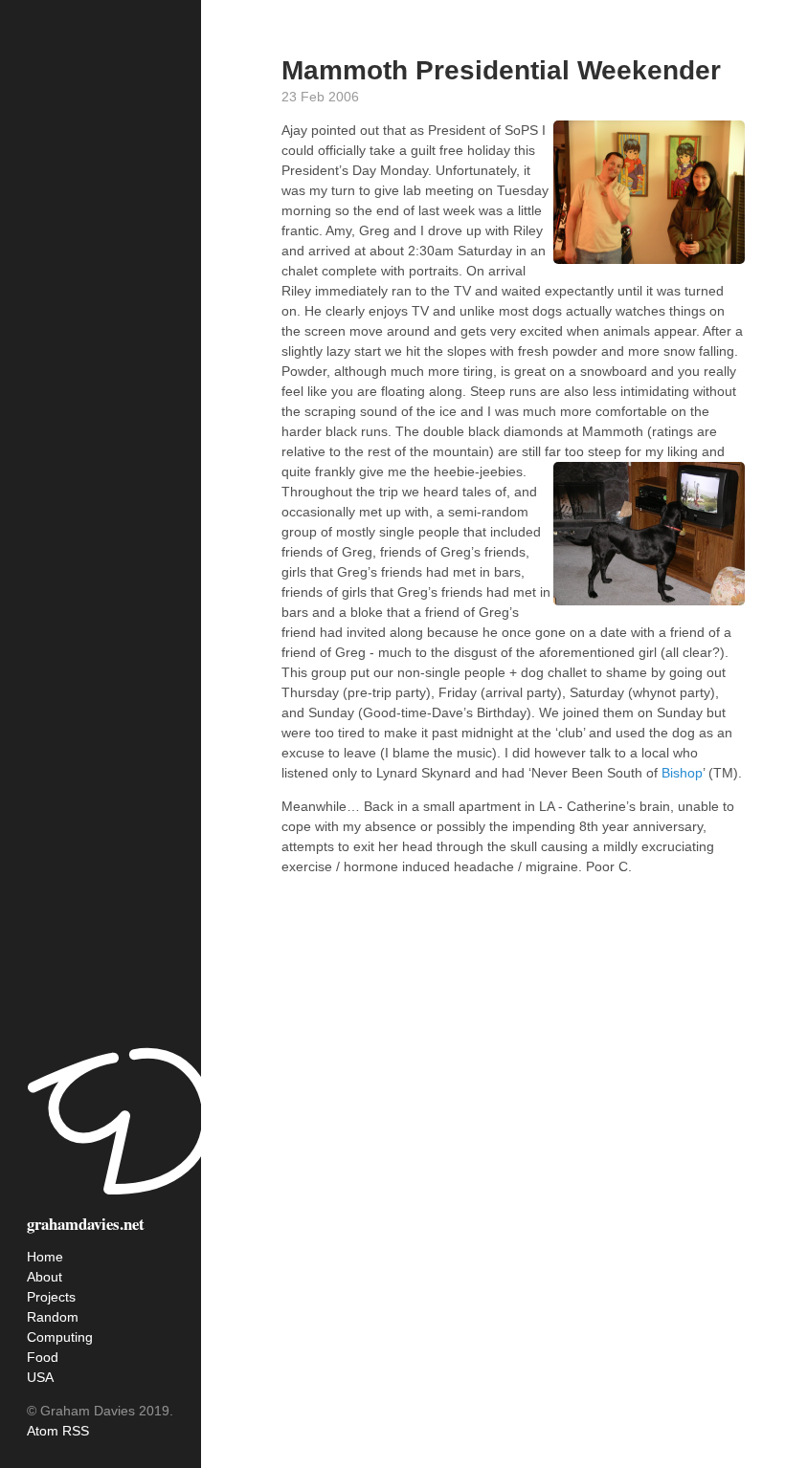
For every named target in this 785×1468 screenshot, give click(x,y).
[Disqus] (513, 1170)
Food (42, 1357)
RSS (75, 1430)
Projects (51, 1296)
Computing (60, 1337)
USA (40, 1377)
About (44, 1276)
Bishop (682, 772)
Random (52, 1317)
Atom (42, 1430)
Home (45, 1256)
